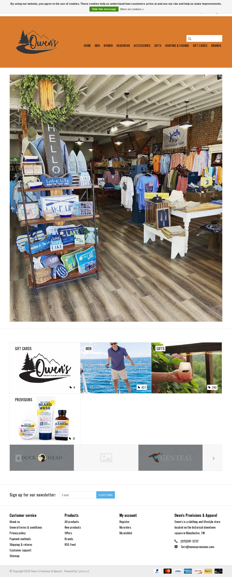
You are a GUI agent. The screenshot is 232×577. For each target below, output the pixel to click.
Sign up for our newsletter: (33, 494)
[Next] (213, 458)
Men (97, 45)
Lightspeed (83, 571)
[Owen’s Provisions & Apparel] (37, 42)
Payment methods (20, 538)
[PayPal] (157, 571)
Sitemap (14, 555)
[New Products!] (116, 198)
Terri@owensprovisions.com (197, 546)
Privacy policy (17, 532)
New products (73, 527)
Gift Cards (200, 45)
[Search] (189, 38)
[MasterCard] (167, 571)
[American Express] (187, 571)
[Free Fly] (42, 458)
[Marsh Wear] (170, 458)
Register (124, 521)
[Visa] (177, 571)
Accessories (142, 45)
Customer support (20, 550)
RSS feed (70, 544)
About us (15, 521)
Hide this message (104, 9)
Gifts (157, 45)
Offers (68, 532)
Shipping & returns (21, 544)
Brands (216, 45)
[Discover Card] (198, 571)
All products (72, 521)
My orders (125, 527)
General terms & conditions (26, 527)
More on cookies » (132, 9)
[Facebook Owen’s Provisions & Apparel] (211, 495)
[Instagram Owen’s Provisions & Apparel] (218, 495)
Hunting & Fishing (177, 45)
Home (87, 45)
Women (108, 45)
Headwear (123, 45)
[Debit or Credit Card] (217, 571)
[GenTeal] (106, 458)
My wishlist (125, 532)
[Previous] (18, 458)
